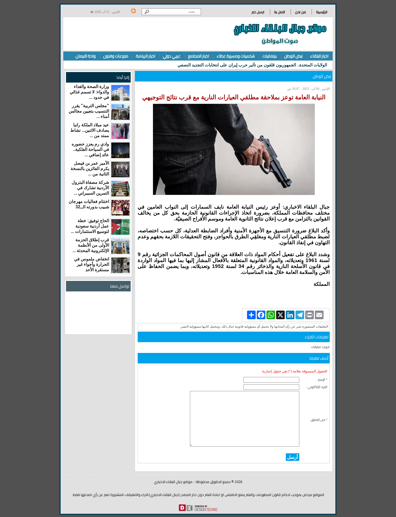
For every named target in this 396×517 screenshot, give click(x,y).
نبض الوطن (293, 56)
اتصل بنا (279, 12)
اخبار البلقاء (319, 56)
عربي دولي (171, 56)
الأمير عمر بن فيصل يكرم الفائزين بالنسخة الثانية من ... (90, 168)
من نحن (300, 12)
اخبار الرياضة (145, 56)
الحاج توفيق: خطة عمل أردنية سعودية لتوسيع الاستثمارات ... (90, 226)
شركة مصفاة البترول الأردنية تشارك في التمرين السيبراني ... (90, 187)
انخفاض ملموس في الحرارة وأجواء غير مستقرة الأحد (91, 264)
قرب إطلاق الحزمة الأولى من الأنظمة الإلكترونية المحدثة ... (90, 245)
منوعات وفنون (115, 56)
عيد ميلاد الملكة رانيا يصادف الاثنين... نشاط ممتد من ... (89, 130)
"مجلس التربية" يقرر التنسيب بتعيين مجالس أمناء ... (89, 111)
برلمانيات (269, 56)
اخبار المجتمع (198, 56)
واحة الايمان (85, 56)
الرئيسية (321, 12)
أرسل (292, 457)
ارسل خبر (258, 12)
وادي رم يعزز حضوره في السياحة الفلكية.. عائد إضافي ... (90, 149)
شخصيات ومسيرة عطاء (236, 56)
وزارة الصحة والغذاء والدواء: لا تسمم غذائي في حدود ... (89, 92)
